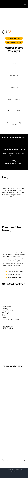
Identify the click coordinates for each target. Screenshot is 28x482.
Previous (5, 460)
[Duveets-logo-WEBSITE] (8, 4)
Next (24, 460)
